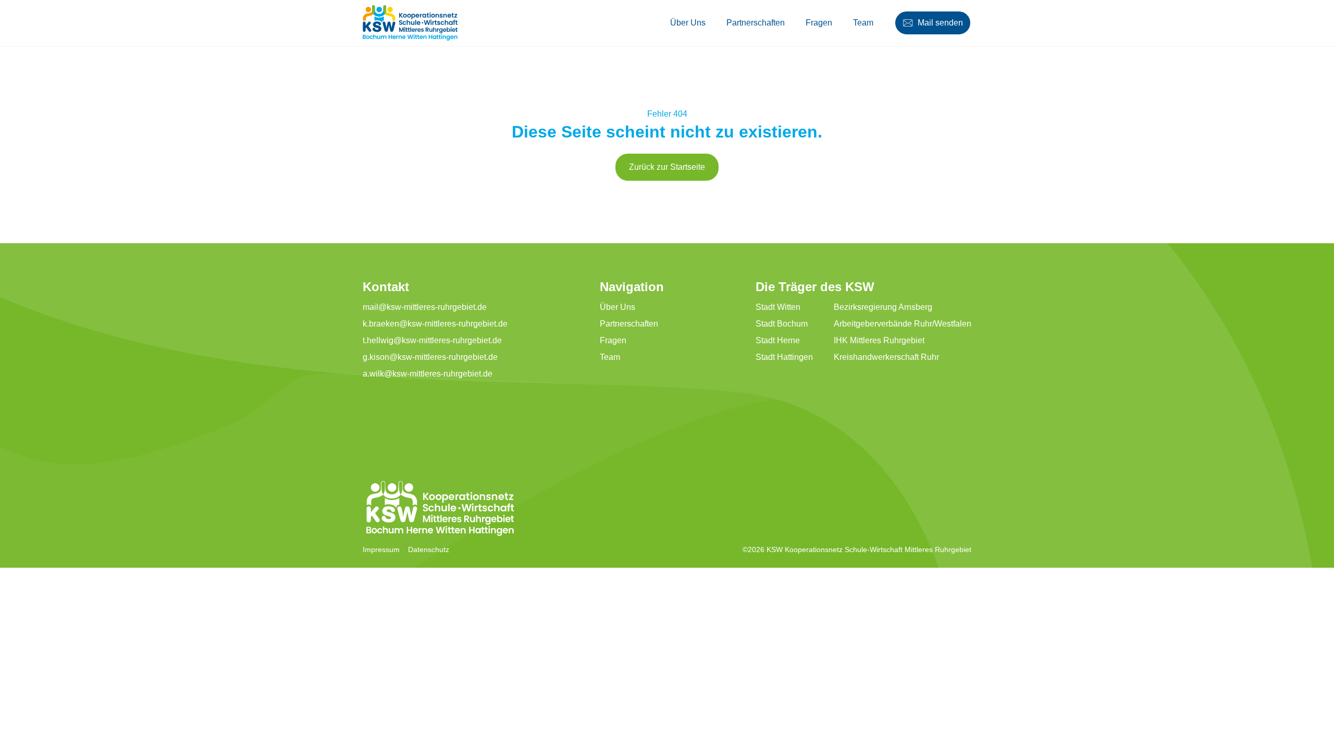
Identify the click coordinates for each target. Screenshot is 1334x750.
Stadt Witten (778, 307)
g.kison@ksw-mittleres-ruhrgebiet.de (430, 357)
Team (863, 22)
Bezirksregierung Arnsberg (883, 307)
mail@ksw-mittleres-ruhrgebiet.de (425, 307)
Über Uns (688, 22)
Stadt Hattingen (784, 357)
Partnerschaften (755, 22)
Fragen (819, 22)
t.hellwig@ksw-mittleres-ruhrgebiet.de (432, 340)
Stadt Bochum (782, 323)
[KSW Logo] (410, 23)
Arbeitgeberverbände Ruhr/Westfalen (902, 323)
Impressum (381, 549)
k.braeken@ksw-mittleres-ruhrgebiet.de (435, 323)
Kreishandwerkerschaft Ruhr (886, 357)
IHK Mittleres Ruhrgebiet (879, 340)
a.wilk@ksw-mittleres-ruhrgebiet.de (427, 373)
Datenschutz (428, 549)
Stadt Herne (778, 340)
